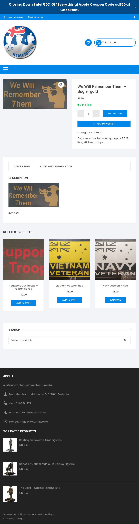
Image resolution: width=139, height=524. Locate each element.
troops (99, 142)
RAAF (125, 138)
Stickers (96, 132)
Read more (115, 299)
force (100, 138)
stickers (88, 142)
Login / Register (14, 17)
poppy (117, 138)
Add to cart (115, 113)
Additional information (56, 166)
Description (22, 166)
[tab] (22, 166)
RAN (79, 142)
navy (108, 138)
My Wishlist (36, 17)
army (92, 138)
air (86, 138)
